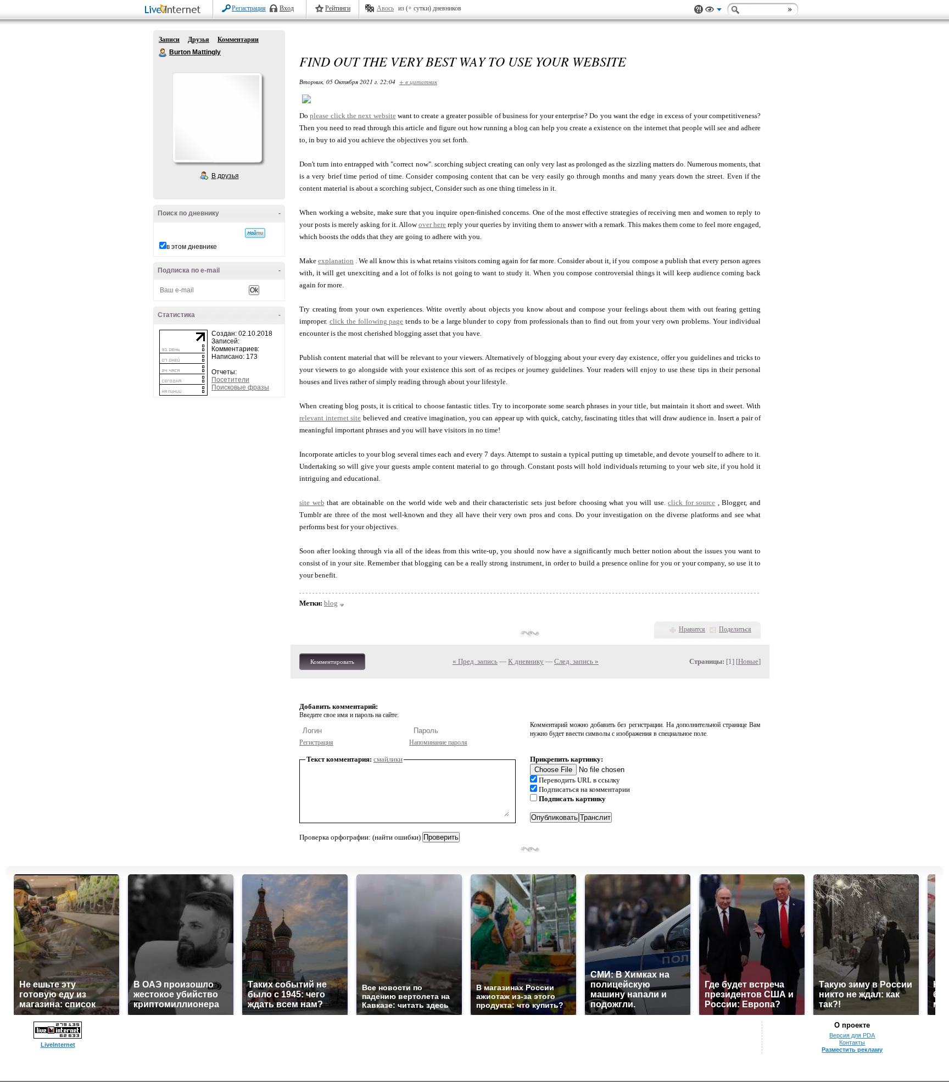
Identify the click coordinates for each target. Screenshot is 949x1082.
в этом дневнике (191, 247)
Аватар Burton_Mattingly (217, 117)
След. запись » (576, 661)
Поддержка (698, 9)
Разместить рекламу (852, 1049)
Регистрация (249, 8)
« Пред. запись (475, 661)
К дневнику (526, 661)
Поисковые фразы (240, 387)
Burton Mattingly (163, 52)
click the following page (367, 321)
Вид (713, 11)
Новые (748, 661)
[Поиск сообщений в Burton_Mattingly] (255, 233)
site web (312, 502)
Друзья (198, 39)
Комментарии (238, 39)
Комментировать (332, 661)
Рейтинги (337, 8)
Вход (287, 8)
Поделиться (735, 629)
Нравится (692, 629)
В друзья (225, 176)
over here (432, 224)
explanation (336, 261)
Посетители (230, 380)
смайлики (388, 759)
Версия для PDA (852, 1035)
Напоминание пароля (438, 742)
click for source (691, 502)
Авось (385, 8)
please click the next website (352, 116)
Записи (169, 39)
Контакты (852, 1042)
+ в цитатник (418, 81)
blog (331, 603)
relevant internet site (330, 418)
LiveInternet (174, 10)
